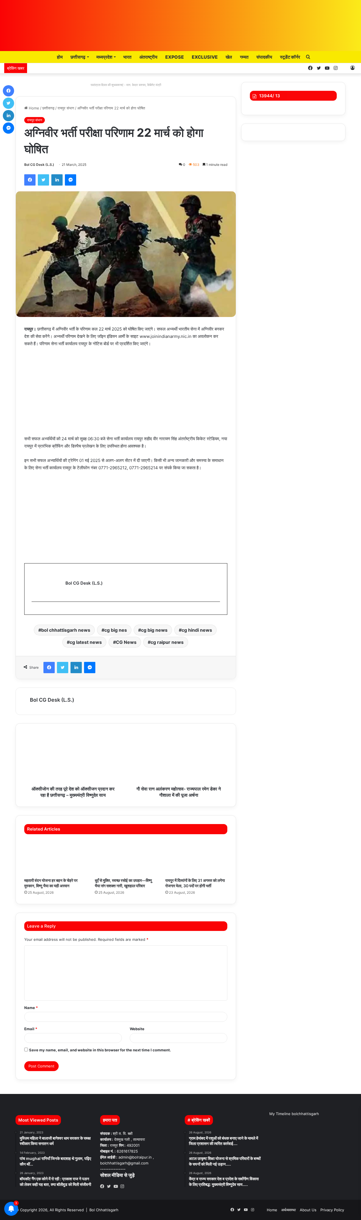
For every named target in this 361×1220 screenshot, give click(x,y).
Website (137, 1029)
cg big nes (115, 630)
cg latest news (86, 642)
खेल (229, 57)
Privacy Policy (332, 1210)
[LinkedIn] (57, 180)
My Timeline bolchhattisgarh (294, 1113)
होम (59, 57)
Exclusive (205, 57)
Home (33, 108)
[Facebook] (30, 180)
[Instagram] (123, 1186)
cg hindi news (197, 630)
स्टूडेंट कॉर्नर (290, 57)
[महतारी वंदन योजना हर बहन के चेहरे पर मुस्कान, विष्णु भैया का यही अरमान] (55, 857)
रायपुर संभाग (66, 108)
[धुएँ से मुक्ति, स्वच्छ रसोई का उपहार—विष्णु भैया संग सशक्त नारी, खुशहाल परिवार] (126, 857)
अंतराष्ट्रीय (148, 57)
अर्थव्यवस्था (288, 1210)
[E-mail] (34, 610)
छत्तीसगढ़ (78, 57)
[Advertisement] (125, 393)
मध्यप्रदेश (104, 57)
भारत (127, 57)
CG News (126, 642)
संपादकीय (264, 57)
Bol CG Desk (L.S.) (39, 164)
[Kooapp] (344, 68)
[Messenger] (70, 180)
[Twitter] (43, 180)
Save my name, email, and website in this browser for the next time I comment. (100, 1050)
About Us (308, 1210)
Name (31, 1007)
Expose (174, 57)
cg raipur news (167, 642)
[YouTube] (117, 1186)
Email (30, 1029)
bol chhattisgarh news (65, 630)
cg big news (154, 630)
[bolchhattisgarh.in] (180, 22)
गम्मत (244, 57)
